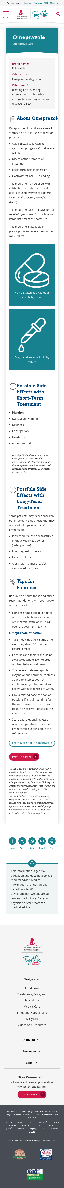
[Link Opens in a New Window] (20, 1155)
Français (38, 3)
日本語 (21, 1128)
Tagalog (33, 1128)
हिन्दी (46, 3)
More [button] (52, 3)
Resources (29, 1051)
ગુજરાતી (9, 1128)
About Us (29, 1039)
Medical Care (32, 1006)
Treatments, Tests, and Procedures (32, 997)
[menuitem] (32, 1094)
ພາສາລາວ (26, 1125)
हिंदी (44, 1128)
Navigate (29, 979)
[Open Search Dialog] (58, 14)
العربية (20, 1122)
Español (27, 3)
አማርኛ (39, 1125)
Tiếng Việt (43, 1122)
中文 (31, 1122)
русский (54, 1128)
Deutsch (51, 1125)
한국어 (56, 1122)
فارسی (32, 1131)
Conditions (32, 988)
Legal (29, 1062)
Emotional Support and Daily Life (32, 1016)
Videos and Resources (32, 1025)
